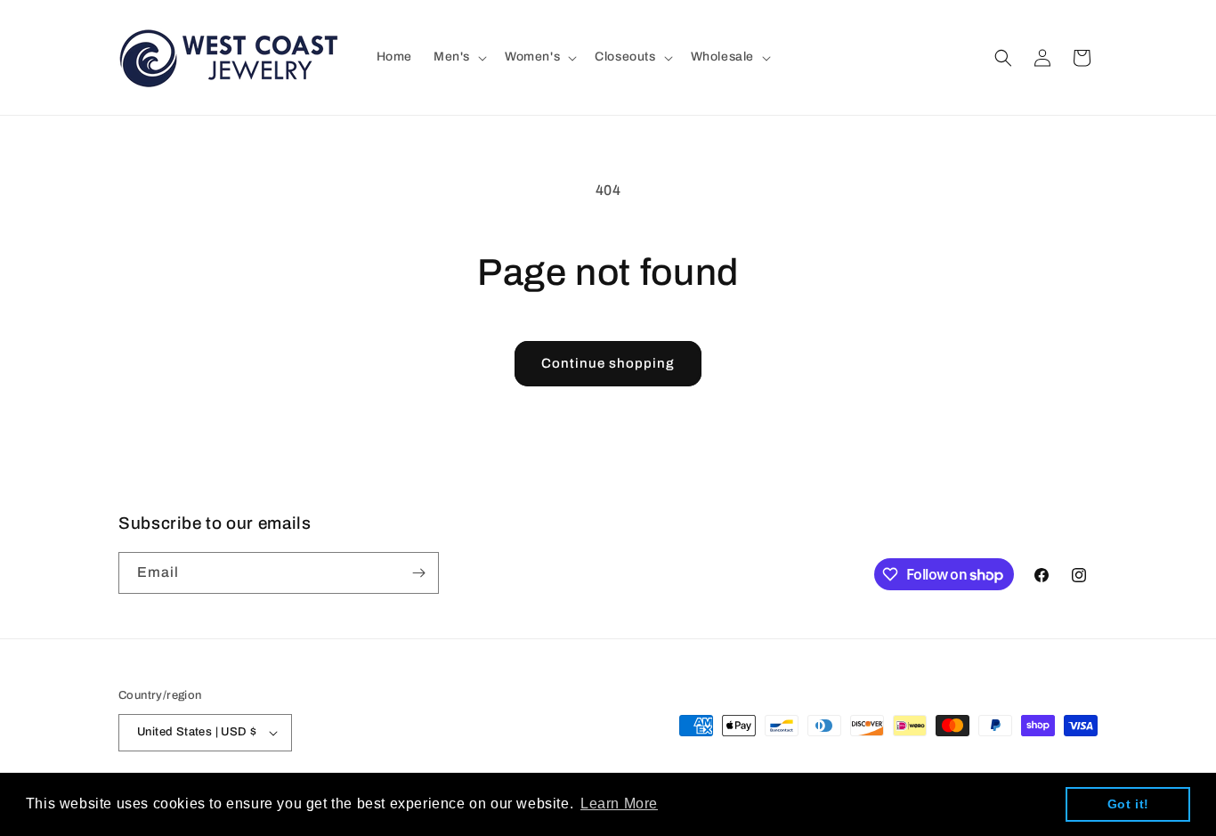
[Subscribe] (418, 573)
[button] (458, 57)
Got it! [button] (1128, 804)
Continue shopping (608, 363)
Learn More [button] (619, 803)
